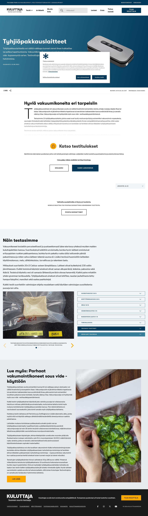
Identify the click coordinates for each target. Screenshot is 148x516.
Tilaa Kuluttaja (131, 10)
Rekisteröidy (126, 2)
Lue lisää (16, 479)
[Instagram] (103, 506)
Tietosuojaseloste (51, 506)
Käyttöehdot (36, 506)
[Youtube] (116, 506)
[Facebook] (97, 506)
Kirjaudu (137, 2)
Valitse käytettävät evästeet (51, 77)
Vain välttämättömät (83, 77)
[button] (111, 293)
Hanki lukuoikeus (85, 168)
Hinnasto (64, 506)
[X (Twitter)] (109, 506)
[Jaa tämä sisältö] (10, 91)
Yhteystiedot (12, 506)
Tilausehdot (24, 506)
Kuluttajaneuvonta (77, 506)
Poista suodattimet (74, 212)
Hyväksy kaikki (99, 77)
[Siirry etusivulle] (15, 10)
